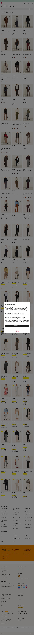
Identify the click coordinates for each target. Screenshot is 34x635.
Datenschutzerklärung (26, 321)
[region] (17, 317)
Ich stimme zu (17, 325)
